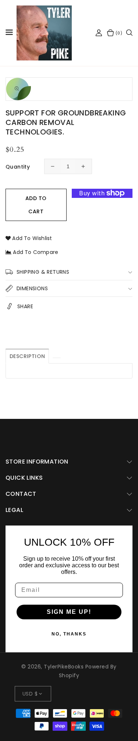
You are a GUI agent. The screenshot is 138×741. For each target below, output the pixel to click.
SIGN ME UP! (69, 612)
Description (27, 356)
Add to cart (35, 205)
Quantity (18, 166)
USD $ (30, 693)
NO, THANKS (69, 634)
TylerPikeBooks (64, 666)
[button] (9, 33)
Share (25, 306)
